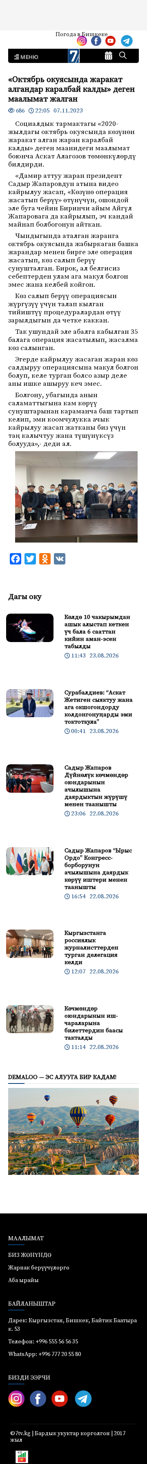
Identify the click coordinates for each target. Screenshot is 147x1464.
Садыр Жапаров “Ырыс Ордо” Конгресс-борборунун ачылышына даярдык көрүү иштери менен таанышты (98, 869)
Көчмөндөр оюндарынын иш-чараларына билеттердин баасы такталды (94, 1023)
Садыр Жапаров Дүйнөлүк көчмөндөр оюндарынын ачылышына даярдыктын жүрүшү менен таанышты (96, 786)
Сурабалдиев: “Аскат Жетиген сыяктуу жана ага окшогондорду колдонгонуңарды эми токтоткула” (99, 707)
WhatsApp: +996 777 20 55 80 (44, 1354)
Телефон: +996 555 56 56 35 (43, 1341)
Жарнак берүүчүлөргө (38, 1268)
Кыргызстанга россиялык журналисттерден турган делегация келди (91, 947)
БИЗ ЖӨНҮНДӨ (29, 1255)
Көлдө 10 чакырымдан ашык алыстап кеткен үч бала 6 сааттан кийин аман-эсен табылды (97, 631)
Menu (28, 57)
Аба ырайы (19, 37)
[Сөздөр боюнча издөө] (123, 56)
